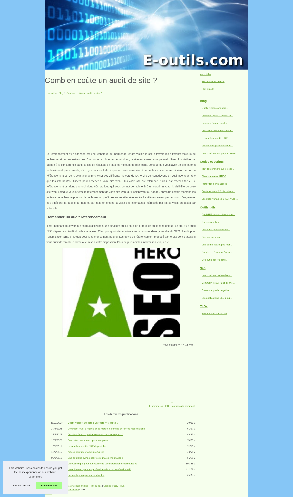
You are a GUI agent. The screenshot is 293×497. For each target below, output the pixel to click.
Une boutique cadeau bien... (217, 275)
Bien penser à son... (212, 237)
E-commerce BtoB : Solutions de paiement (172, 406)
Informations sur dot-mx (214, 313)
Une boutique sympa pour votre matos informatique (95, 458)
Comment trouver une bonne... (218, 282)
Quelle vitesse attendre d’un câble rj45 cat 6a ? (93, 423)
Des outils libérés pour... (214, 259)
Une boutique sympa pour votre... (220, 153)
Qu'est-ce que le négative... (216, 290)
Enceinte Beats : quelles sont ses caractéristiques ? (95, 434)
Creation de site (71, 489)
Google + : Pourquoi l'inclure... (218, 252)
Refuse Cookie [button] (21, 485)
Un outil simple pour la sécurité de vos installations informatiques (102, 463)
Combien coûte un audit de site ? (84, 93)
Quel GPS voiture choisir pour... (218, 214)
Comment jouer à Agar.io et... (217, 115)
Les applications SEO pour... (217, 298)
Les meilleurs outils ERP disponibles (87, 446)
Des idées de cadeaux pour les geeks (88, 440)
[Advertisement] (121, 121)
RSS (122, 486)
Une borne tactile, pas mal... (217, 244)
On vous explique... (212, 222)
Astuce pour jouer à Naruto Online (86, 452)
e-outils (52, 93)
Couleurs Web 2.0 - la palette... (218, 191)
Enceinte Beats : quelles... (215, 123)
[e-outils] (146, 35)
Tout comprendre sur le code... (218, 168)
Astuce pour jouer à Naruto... (217, 145)
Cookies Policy (110, 486)
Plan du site (208, 89)
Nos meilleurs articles (213, 81)
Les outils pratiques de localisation (86, 475)
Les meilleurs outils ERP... (215, 138)
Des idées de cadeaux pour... (217, 130)
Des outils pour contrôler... (216, 229)
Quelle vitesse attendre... (215, 108)
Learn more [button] (35, 476)
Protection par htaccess (214, 183)
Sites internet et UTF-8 (214, 176)
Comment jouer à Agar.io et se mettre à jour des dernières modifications (106, 428)
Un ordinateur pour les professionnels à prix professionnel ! (99, 469)
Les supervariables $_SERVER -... (220, 198)
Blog (61, 93)
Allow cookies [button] (49, 485)
